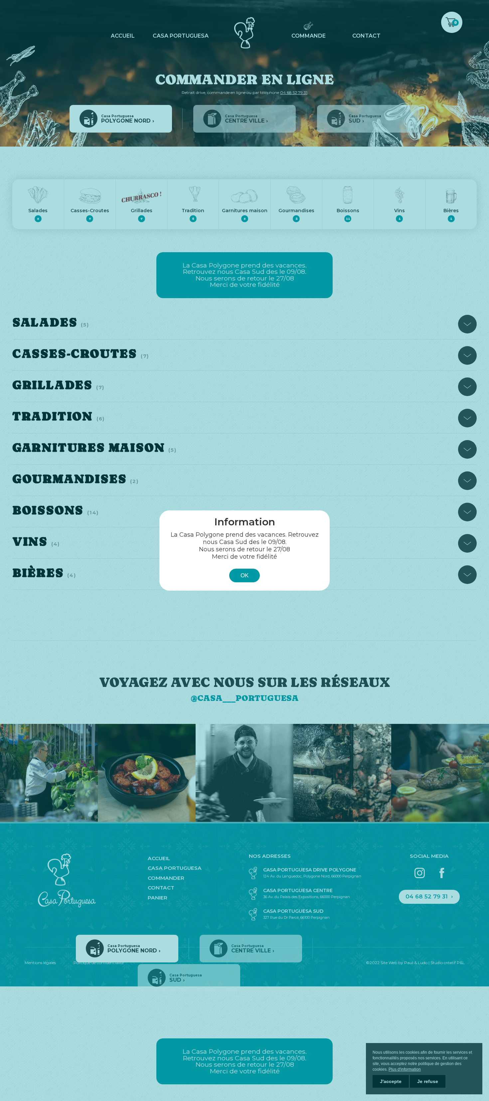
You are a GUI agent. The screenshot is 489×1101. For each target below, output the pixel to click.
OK (244, 575)
